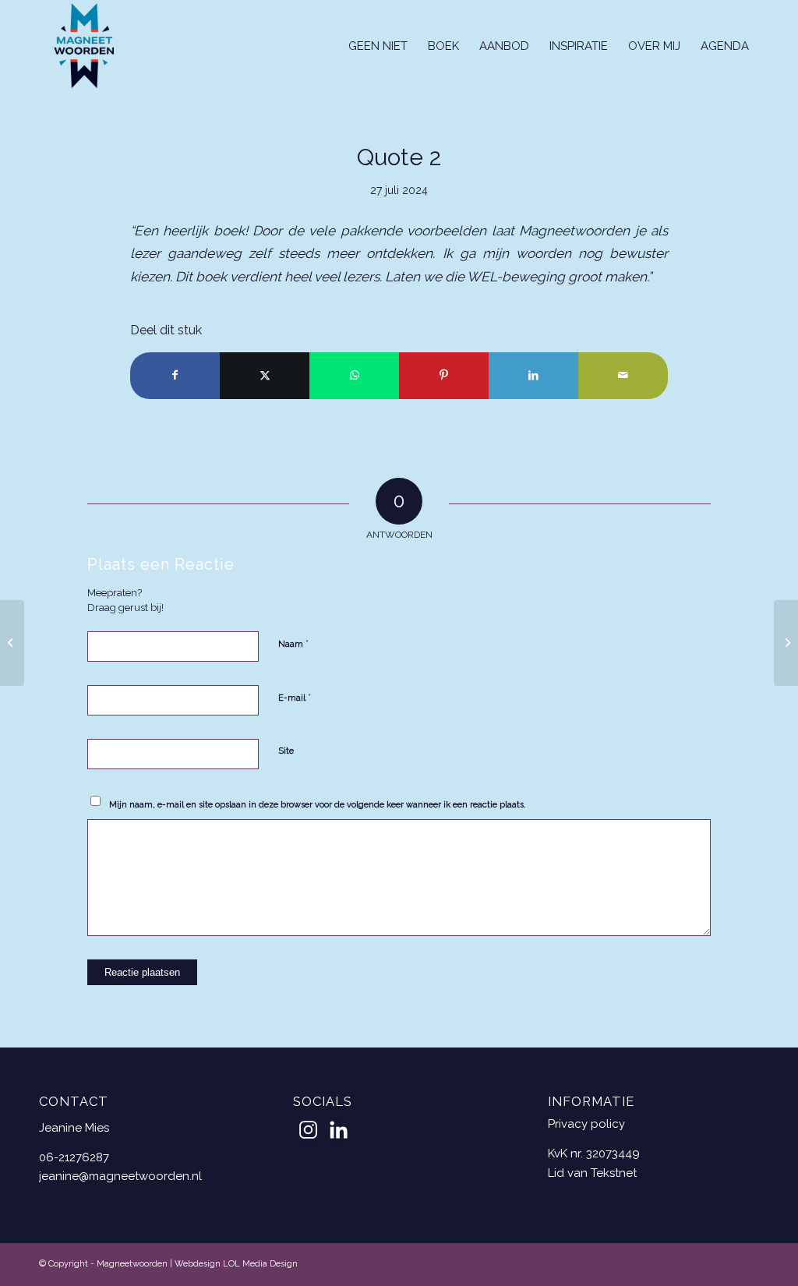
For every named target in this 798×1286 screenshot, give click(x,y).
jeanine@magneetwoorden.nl (120, 1176)
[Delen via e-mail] (623, 375)
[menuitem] (378, 46)
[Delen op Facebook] (175, 375)
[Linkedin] (338, 1129)
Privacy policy (586, 1124)
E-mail (294, 697)
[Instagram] (308, 1129)
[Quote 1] (12, 643)
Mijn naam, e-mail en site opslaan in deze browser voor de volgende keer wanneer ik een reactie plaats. (317, 805)
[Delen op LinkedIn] (533, 375)
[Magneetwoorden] (84, 46)
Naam (293, 643)
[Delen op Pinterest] (444, 375)
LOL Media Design (260, 1264)
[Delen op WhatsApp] (354, 375)
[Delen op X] (264, 375)
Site (286, 751)
